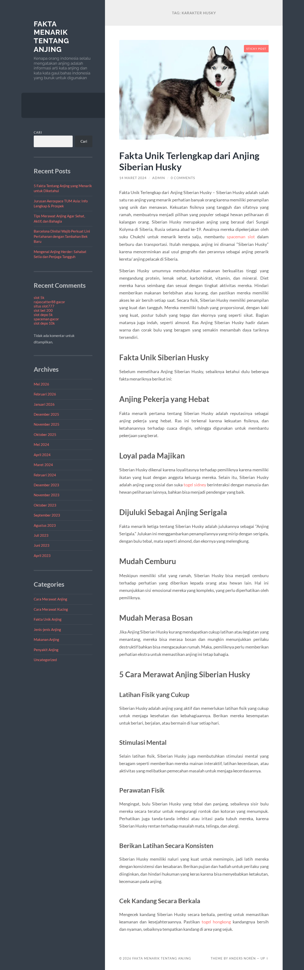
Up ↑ (265, 958)
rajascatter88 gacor (49, 302)
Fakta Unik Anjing (48, 619)
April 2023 (42, 555)
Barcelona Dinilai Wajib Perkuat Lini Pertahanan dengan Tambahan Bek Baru (62, 236)
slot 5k (39, 297)
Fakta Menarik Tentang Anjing (51, 37)
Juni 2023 (41, 545)
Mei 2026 (41, 384)
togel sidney (195, 484)
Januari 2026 (44, 404)
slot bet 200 (43, 310)
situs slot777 (44, 306)
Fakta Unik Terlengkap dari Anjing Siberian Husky (189, 161)
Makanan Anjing (46, 639)
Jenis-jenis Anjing (47, 629)
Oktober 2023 (45, 505)
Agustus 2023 (45, 525)
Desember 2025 (46, 414)
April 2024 (42, 455)
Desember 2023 (46, 485)
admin (158, 178)
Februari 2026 (45, 394)
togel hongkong (216, 921)
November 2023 (46, 495)
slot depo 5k (43, 314)
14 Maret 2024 (133, 178)
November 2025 (46, 424)
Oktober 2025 (45, 434)
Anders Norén (242, 958)
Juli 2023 (41, 535)
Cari (38, 132)
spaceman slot (241, 236)
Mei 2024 (41, 444)
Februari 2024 (45, 475)
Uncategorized (45, 660)
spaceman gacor (46, 319)
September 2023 (47, 515)
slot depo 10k (44, 323)
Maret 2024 (43, 465)
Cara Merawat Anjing (50, 599)
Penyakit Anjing (46, 650)
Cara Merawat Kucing (51, 609)
